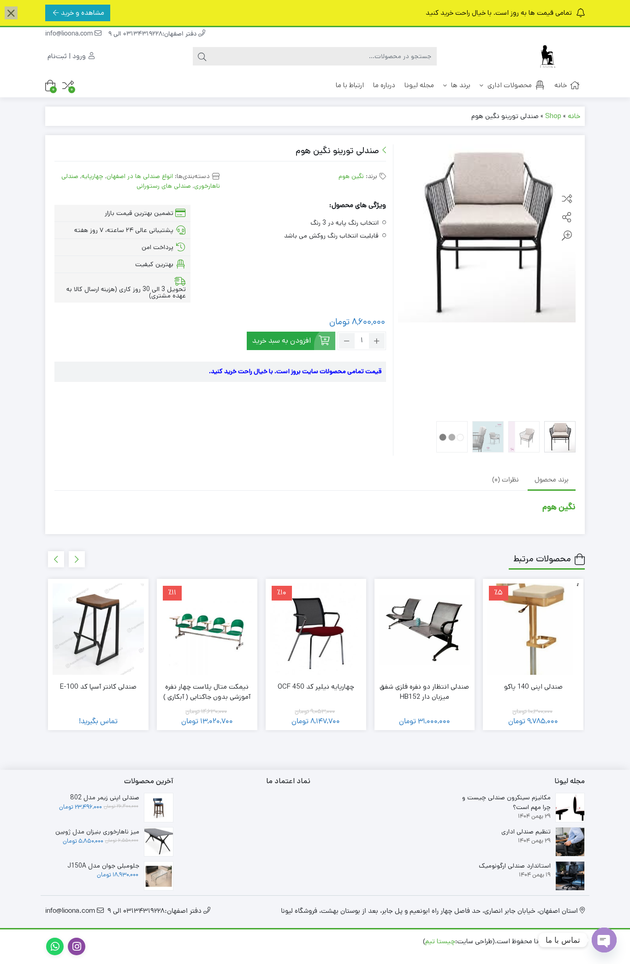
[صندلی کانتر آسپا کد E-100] (98, 629)
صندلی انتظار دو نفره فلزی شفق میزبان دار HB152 (424, 692)
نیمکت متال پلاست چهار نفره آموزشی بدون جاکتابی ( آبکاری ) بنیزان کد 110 (206, 697)
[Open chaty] (604, 940)
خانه (560, 85)
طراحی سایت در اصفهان (549, 951)
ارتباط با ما (350, 85)
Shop (553, 116)
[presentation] (77, 559)
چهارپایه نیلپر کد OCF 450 (316, 686)
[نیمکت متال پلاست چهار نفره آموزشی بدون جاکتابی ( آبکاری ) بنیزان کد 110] (207, 629)
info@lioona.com (70, 34)
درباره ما (384, 85)
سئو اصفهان (492, 951)
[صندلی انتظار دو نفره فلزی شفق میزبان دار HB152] (424, 629)
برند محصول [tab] (552, 480)
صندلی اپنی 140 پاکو (533, 686)
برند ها (459, 85)
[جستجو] (202, 56)
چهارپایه (92, 176)
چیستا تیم (440, 941)
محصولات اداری (509, 85)
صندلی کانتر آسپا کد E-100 (98, 686)
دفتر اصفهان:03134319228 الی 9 (153, 34)
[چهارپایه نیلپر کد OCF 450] (316, 629)
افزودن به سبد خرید (281, 340)
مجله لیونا (419, 85)
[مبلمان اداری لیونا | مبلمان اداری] (548, 56)
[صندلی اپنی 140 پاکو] (533, 629)
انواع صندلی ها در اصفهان (140, 176)
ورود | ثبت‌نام (68, 56)
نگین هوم (351, 176)
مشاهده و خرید (82, 13)
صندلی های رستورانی (164, 185)
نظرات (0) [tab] (505, 480)
